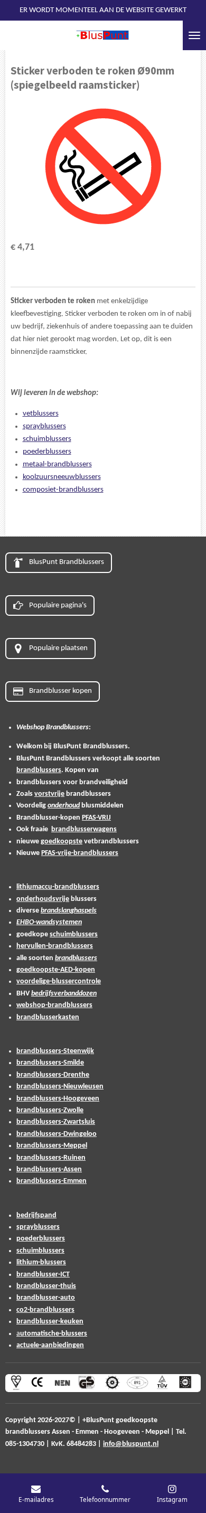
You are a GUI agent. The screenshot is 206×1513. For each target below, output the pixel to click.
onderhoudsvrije (42, 899)
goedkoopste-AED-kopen (55, 970)
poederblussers (47, 452)
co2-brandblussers (45, 1310)
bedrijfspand (36, 1215)
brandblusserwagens (84, 829)
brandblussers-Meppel (51, 1146)
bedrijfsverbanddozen (64, 994)
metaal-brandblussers (57, 464)
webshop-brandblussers (54, 1005)
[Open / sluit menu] (194, 35)
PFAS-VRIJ (96, 818)
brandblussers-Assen (49, 1169)
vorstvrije (49, 794)
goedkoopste (61, 841)
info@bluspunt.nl (130, 1444)
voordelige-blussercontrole (58, 981)
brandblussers (38, 770)
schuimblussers (47, 439)
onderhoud (64, 806)
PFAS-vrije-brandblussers (79, 853)
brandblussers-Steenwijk (55, 1051)
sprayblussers (44, 426)
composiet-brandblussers (63, 490)
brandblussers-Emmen (51, 1181)
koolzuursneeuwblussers (62, 477)
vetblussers (41, 414)
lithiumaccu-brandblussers (57, 887)
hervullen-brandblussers (54, 946)
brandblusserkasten (47, 1017)
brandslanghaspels (69, 911)
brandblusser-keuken (49, 1322)
